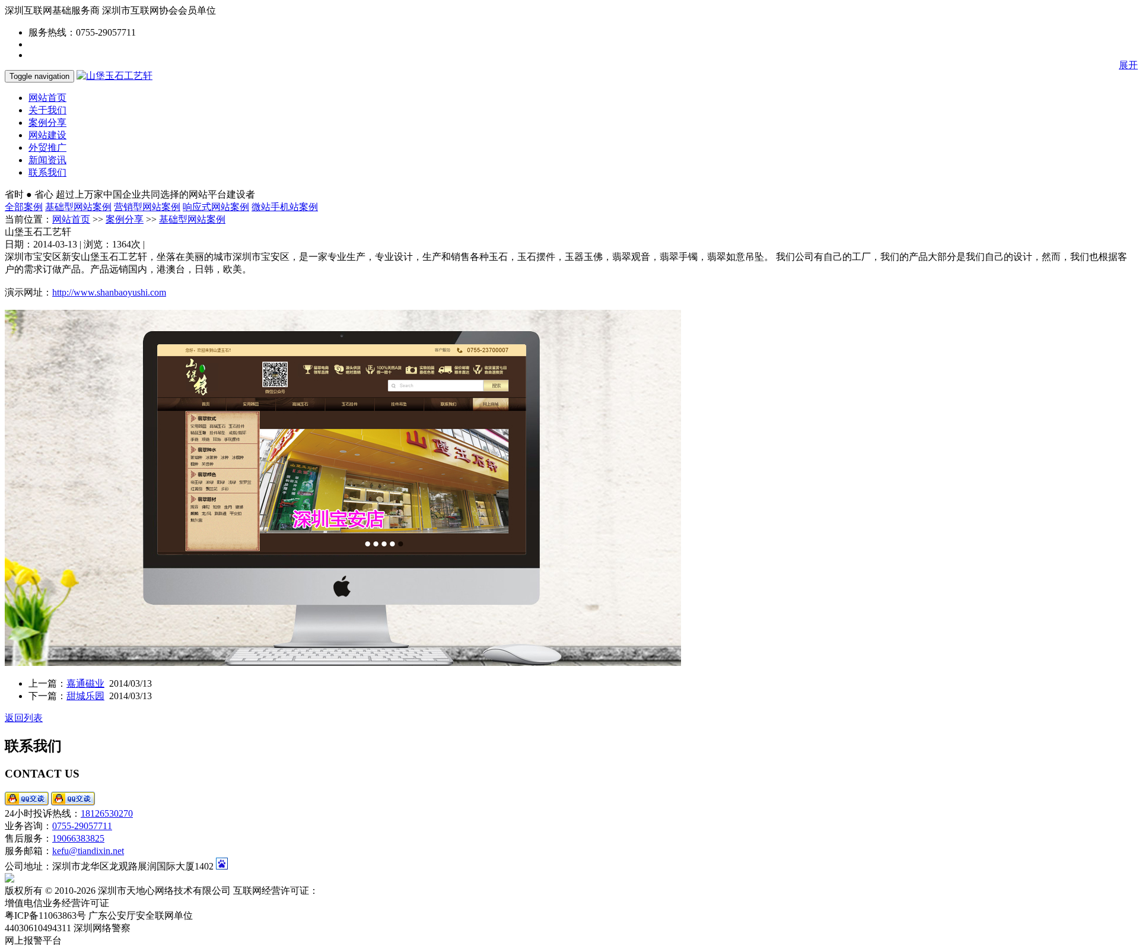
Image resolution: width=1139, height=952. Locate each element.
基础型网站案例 (78, 207)
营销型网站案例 (147, 207)
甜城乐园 (85, 696)
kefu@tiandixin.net (88, 851)
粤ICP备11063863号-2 (364, 891)
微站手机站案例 (285, 207)
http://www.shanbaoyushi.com (109, 292)
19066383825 (78, 838)
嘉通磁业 (85, 683)
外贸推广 (47, 147)
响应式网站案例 (216, 207)
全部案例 (24, 207)
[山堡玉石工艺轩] (114, 76)
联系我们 (47, 172)
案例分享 (47, 123)
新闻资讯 (47, 160)
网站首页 (47, 98)
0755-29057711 (82, 826)
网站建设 (47, 135)
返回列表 (24, 718)
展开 (1128, 65)
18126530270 (107, 813)
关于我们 (47, 110)
